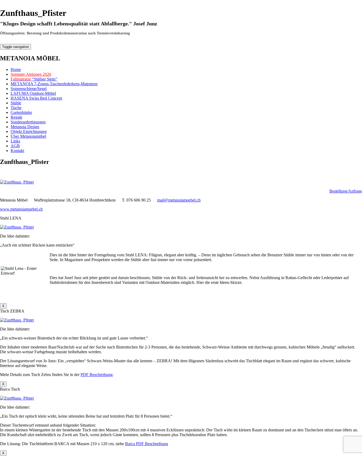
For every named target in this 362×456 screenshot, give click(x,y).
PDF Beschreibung (97, 374)
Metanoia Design (25, 126)
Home (16, 69)
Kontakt (17, 150)
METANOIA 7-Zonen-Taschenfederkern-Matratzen (54, 84)
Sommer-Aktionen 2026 (31, 74)
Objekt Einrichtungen (29, 131)
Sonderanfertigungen (28, 122)
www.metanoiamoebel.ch (21, 209)
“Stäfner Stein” (34, 79)
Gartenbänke (21, 112)
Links (15, 141)
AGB (15, 146)
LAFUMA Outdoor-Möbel (33, 93)
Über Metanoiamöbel (28, 136)
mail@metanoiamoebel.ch (179, 200)
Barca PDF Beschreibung (146, 443)
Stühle (16, 103)
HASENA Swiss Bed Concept (36, 98)
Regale (16, 117)
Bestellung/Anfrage (345, 191)
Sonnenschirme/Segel (29, 88)
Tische (16, 107)
